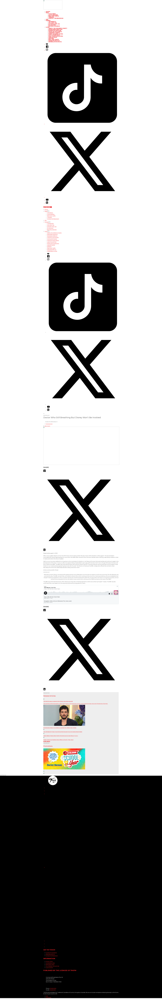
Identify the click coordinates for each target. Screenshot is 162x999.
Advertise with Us (50, 954)
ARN (47, 996)
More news (46, 741)
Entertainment (49, 423)
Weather (51, 38)
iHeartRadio (48, 997)
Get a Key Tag (52, 22)
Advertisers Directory (55, 29)
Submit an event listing (55, 34)
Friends (48, 20)
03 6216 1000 (53, 988)
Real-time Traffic (53, 16)
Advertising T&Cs (50, 964)
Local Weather (53, 15)
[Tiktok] (82, 124)
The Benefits (52, 21)
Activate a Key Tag (54, 23)
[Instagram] (47, 50)
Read (47, 12)
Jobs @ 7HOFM (52, 37)
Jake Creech (47, 426)
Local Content (49, 967)
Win (47, 19)
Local (48, 27)
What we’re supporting (55, 36)
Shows (48, 11)
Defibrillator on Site (55, 41)
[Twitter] (81, 547)
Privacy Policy (49, 961)
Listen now (46, 207)
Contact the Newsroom (55, 18)
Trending (51, 17)
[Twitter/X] (82, 197)
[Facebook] (47, 47)
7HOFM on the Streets (55, 31)
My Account (52, 25)
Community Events (54, 32)
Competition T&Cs (50, 963)
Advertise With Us (54, 40)
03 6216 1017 (53, 990)
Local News (52, 13)
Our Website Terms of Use (52, 966)
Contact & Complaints (51, 952)
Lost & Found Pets (54, 35)
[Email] (46, 550)
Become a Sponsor (54, 26)
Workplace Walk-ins (54, 30)
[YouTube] (47, 200)
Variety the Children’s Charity (57, 28)
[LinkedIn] (47, 203)
